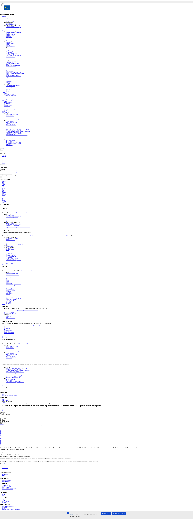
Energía (7, 68)
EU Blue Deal (8, 89)
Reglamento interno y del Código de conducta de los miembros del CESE (18, 29)
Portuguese (4, 198)
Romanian (4, 199)
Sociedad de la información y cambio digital (13, 65)
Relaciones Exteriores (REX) (11, 134)
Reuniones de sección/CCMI (9, 94)
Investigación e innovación (10, 289)
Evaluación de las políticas (10, 46)
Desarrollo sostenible (9, 81)
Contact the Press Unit (8, 108)
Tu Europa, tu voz (9, 52)
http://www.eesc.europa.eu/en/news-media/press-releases (42, 325)
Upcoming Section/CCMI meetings (10, 95)
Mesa (7, 20)
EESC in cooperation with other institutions (9, 506)
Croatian (3, 191)
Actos (7, 98)
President (3, 111)
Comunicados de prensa (8, 102)
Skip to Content (5, 148)
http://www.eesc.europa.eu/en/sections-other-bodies (16, 365)
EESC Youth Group (9, 145)
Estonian (3, 187)
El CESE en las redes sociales (9, 333)
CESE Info (6, 104)
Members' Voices (7, 106)
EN (3, 409)
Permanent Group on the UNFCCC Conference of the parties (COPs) (17, 384)
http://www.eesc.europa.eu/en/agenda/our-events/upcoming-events (27, 310)
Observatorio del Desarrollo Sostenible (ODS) (13, 137)
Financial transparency (6, 487)
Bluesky (4, 158)
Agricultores (8, 123)
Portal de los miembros (10, 116)
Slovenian (4, 201)
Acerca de (4, 16)
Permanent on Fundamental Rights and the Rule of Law (15, 143)
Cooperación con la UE (10, 26)
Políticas (3, 59)
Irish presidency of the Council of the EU (13, 225)
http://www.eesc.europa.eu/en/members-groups (25, 343)
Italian (3, 193)
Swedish (3, 202)
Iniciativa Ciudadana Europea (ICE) (12, 53)
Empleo (7, 279)
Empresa (7, 69)
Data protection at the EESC (6, 480)
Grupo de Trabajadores (10, 118)
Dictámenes (8, 33)
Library (3, 475)
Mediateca (6, 110)
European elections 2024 (10, 254)
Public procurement (5, 501)
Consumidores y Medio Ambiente (11, 122)
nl (0, 440)
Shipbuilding (2, 424)
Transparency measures (6, 485)
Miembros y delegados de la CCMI (12, 114)
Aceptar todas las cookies (106, 513)
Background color (3, 172)
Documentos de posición (10, 35)
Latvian (3, 195)
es (0, 432)
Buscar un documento (9, 40)
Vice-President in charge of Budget (12, 19)
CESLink (3, 508)
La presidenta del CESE (10, 18)
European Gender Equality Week (11, 299)
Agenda (3, 92)
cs (0, 427)
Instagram (4, 156)
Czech (3, 182)
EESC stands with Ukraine (10, 57)
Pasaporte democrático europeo (11, 51)
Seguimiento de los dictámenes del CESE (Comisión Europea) (16, 244)
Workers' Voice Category (10, 121)
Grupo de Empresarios (10, 117)
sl (0, 445)
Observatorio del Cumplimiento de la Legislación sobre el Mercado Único (18, 375)
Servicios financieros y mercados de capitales (13, 72)
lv (0, 438)
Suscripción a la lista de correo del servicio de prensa (12, 109)
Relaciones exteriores (9, 71)
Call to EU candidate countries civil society (13, 85)
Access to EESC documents (6, 486)
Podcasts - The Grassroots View (9, 332)
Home (3, 399)
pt (0, 442)
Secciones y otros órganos (6, 127)
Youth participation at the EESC (11, 88)
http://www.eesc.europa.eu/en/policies (27, 270)
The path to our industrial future (11, 54)
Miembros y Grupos (5, 112)
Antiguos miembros (9, 115)
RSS (3, 495)
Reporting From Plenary (8, 105)
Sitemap (3, 494)
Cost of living (8, 90)
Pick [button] (16, 170)
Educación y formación (10, 67)
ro (0, 443)
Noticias (5, 101)
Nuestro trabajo (4, 30)
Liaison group (4, 507)
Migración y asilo (9, 77)
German (3, 184)
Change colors (3, 169)
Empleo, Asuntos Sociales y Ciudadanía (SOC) (13, 132)
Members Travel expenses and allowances (9, 488)
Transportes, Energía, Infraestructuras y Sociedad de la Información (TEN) (18, 131)
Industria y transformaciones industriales (12, 75)
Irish (3, 190)
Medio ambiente (9, 70)
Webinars (7, 315)
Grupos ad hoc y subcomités (10, 140)
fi (0, 434)
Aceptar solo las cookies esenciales (118, 513)
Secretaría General (9, 23)
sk (0, 444)
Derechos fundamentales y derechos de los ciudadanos (15, 73)
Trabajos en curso (9, 37)
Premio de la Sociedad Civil (10, 49)
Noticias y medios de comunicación (8, 100)
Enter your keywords (3, 149)
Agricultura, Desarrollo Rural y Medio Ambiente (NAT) (15, 133)
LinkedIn (4, 155)
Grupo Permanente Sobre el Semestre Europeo (13, 142)
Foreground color (3, 170)
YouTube (3, 163)
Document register (5, 474)
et (0, 433)
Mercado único (8, 79)
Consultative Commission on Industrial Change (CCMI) (11, 390)
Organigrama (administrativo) (11, 24)
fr (0, 435)
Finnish (3, 188)
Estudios (7, 44)
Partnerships (8, 262)
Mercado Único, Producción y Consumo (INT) (13, 130)
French (3, 189)
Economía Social (9, 126)
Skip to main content (3, 0)
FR (2, 410)
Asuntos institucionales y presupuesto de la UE (13, 76)
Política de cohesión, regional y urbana (12, 63)
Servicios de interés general (10, 78)
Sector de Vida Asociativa (10, 124)
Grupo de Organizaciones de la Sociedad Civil (13, 119)
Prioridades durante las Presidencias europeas (13, 27)
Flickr (3, 159)
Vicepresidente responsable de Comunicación (13, 216)
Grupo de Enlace (9, 141)
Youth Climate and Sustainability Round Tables (13, 55)
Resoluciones (8, 36)
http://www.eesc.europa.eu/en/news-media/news (19, 325)
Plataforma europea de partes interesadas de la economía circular (16, 298)
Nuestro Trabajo (5, 400)
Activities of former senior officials (7, 489)
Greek (3, 185)
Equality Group (8, 144)
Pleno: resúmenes (9, 243)
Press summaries (7, 103)
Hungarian (4, 192)
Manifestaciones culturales (10, 99)
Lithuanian (4, 194)
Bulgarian (4, 181)
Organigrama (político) (10, 21)
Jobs (3, 499)
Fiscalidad (8, 82)
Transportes (8, 83)
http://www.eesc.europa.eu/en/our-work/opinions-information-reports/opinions (30, 235)
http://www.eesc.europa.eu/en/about (22, 212)
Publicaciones (8, 42)
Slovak (3, 200)
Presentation (10, 50)
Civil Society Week (9, 253)
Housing (7, 74)
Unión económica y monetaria (11, 66)
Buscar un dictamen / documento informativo (13, 32)
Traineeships (4, 500)
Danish (3, 183)
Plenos (5, 93)
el (0, 430)
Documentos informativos (10, 34)
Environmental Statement (6, 481)
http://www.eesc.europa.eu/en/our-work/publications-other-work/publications (57, 235)
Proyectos (8, 45)
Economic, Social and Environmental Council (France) (11, 509)
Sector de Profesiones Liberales (11, 125)
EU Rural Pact (8, 91)
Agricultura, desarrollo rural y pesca (12, 61)
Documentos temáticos (10, 43)
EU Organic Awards (9, 56)
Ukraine (3, 385)
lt (0, 437)
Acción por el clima (9, 62)
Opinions (3, 402)
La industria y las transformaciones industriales (9, 395)
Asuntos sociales (9, 80)
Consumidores (8, 64)
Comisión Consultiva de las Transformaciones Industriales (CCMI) (17, 135)
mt (0, 439)
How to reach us (5, 468)
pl (0, 441)
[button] (3, 463)
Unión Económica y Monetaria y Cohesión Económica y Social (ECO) (17, 129)
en (0, 431)
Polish (3, 197)
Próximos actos (8, 316)
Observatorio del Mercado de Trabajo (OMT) (13, 138)
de (0, 429)
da (0, 428)
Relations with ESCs (9, 58)
